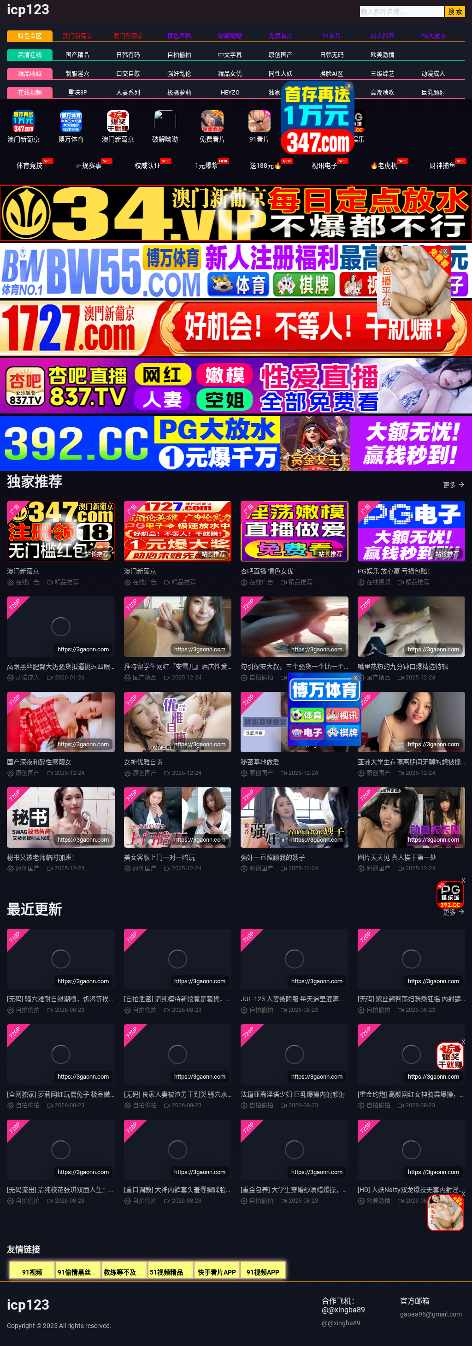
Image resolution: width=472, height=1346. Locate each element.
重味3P (77, 92)
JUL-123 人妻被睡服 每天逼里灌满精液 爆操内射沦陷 (316, 999)
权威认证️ (147, 165)
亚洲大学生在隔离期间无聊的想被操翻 (412, 762)
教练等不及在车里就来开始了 (146, 1272)
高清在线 (30, 54)
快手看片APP (217, 1272)
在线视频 (30, 92)
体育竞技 (29, 165)
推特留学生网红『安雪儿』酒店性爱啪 (179, 666)
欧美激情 (383, 54)
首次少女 (332, 92)
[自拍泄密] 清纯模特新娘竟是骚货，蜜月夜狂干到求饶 (200, 999)
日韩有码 (128, 54)
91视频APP (263, 1272)
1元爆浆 (206, 165)
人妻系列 (128, 92)
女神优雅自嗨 (143, 762)
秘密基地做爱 (260, 762)
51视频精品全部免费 (179, 1272)
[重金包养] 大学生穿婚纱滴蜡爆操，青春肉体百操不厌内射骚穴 (330, 1189)
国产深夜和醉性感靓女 (39, 762)
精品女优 (230, 73)
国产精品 (77, 54)
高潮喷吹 (383, 92)
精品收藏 (30, 73)
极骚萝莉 (179, 92)
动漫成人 (433, 73)
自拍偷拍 (179, 54)
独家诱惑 (281, 92)
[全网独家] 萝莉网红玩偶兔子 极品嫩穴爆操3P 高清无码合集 (92, 1094)
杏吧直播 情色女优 (267, 571)
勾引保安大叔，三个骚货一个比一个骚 (295, 666)
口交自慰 (128, 73)
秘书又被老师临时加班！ (42, 857)
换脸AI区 (331, 73)
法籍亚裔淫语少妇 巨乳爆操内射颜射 (293, 1094)
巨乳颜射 (433, 92)
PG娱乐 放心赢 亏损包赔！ (396, 571)
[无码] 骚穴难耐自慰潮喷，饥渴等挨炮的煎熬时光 (77, 999)
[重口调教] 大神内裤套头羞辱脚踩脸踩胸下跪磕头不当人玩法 (210, 1189)
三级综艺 (383, 73)
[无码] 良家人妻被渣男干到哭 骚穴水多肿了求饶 (192, 1094)
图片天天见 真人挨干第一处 (397, 857)
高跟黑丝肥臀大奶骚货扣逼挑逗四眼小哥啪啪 (71, 666)
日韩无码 (332, 54)
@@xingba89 (341, 1323)
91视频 (32, 1272)
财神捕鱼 (442, 165)
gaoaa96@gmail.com (431, 1314)
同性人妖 (281, 73)
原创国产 (281, 54)
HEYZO (230, 92)
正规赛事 (88, 165)
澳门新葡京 (23, 571)
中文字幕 (230, 54)
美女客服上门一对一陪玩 (159, 857)
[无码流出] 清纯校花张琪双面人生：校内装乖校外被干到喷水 (93, 1189)
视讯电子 (324, 165)
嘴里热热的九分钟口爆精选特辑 (403, 666)
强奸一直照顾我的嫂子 (273, 857)
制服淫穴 (77, 73)
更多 (449, 485)
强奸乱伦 (179, 73)
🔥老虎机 (383, 165)
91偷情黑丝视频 (81, 1272)
